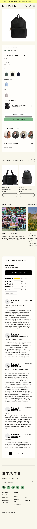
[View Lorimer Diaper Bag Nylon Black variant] (12, 74)
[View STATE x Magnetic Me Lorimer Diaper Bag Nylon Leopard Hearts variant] (6, 95)
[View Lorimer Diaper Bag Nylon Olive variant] (6, 74)
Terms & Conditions (17, 510)
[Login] (26, 6)
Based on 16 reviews (11, 268)
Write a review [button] (18, 273)
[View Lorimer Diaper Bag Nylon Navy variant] (18, 74)
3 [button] (18, 454)
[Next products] (33, 160)
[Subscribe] (32, 482)
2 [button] (14, 454)
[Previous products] (28, 160)
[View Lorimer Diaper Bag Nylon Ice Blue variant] (6, 84)
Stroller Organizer (20, 105)
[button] (7, 50)
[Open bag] (30, 6)
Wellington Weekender (10, 188)
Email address (8, 482)
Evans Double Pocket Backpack (27, 188)
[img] (15, 300)
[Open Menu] (34, 6)
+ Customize (18, 115)
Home (5, 47)
